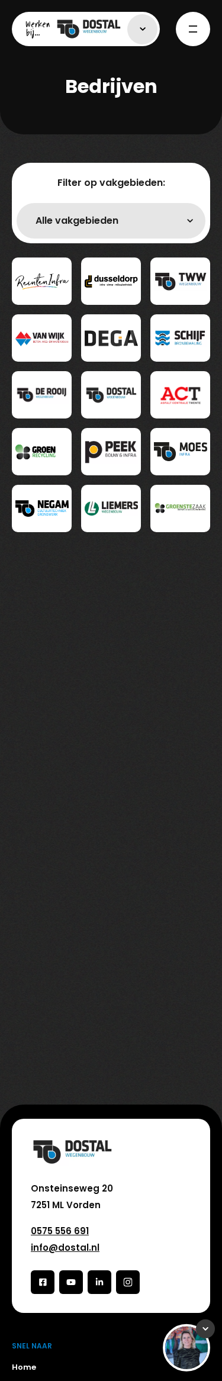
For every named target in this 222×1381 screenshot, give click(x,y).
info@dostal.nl (65, 1247)
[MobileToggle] (193, 29)
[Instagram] (128, 1282)
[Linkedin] (99, 1282)
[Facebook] (42, 1282)
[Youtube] (71, 1282)
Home (24, 1367)
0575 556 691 (60, 1231)
